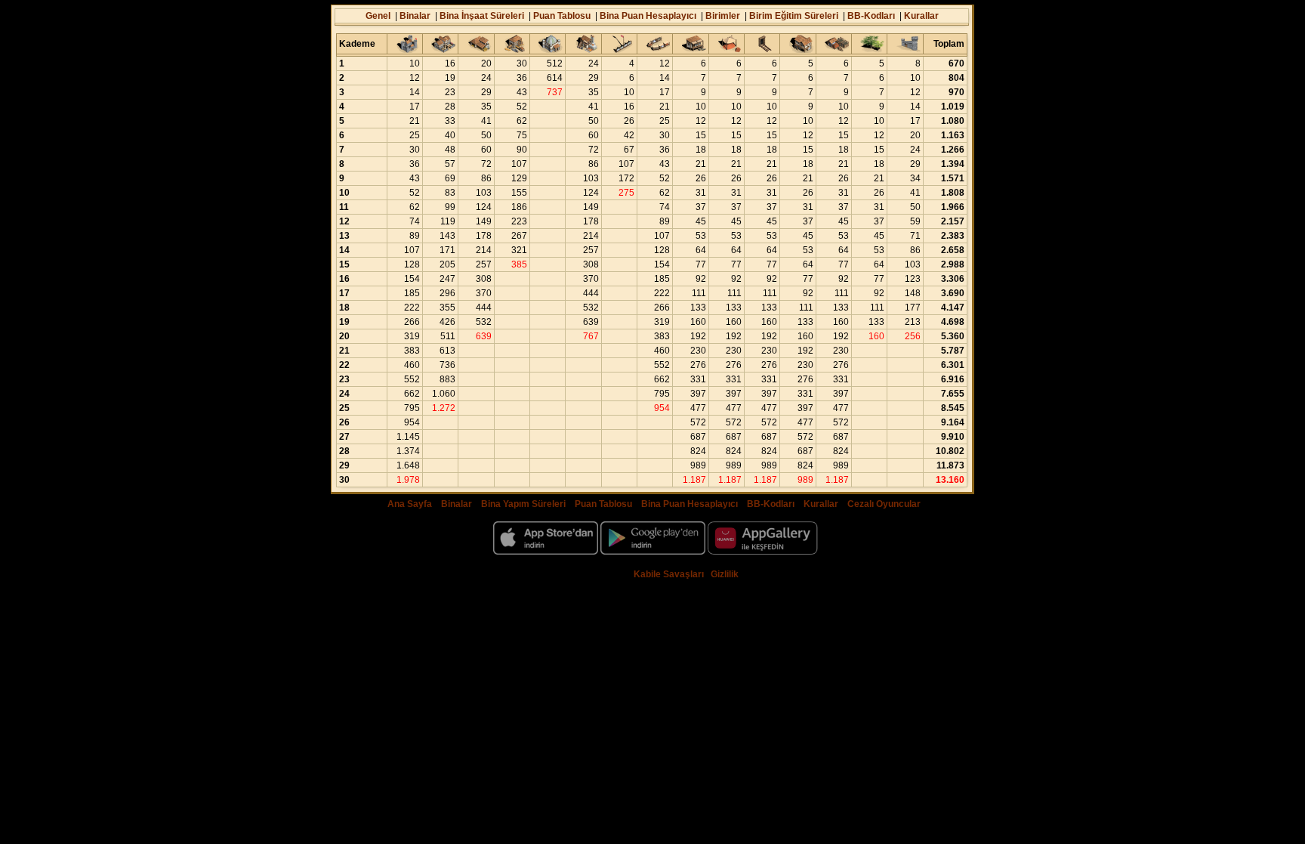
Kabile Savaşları (669, 574)
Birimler (722, 16)
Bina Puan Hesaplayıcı (648, 16)
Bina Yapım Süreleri (523, 504)
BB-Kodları (871, 16)
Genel (378, 16)
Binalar (415, 16)
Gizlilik (725, 574)
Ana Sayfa (409, 504)
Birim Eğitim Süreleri (793, 16)
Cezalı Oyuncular (884, 504)
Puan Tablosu (562, 16)
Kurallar (921, 16)
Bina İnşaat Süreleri (482, 16)
